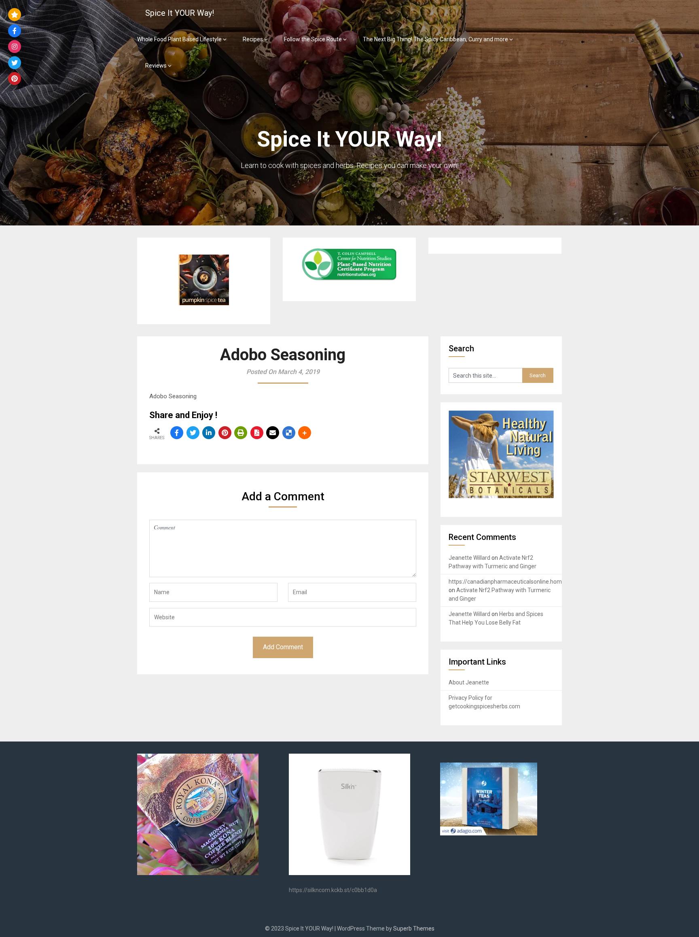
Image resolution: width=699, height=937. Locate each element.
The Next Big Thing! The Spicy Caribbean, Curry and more (435, 39)
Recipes (253, 39)
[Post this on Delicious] (288, 432)
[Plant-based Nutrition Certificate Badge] (349, 280)
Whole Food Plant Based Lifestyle (179, 39)
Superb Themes (413, 928)
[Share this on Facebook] (176, 432)
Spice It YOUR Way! (179, 13)
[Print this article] (240, 432)
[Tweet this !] (192, 432)
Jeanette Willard (469, 558)
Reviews (156, 65)
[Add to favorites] (14, 14)
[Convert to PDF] (256, 432)
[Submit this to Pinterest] (224, 432)
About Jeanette (469, 682)
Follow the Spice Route (313, 39)
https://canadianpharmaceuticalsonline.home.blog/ (514, 581)
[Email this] (272, 432)
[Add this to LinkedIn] (208, 432)
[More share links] (304, 432)
